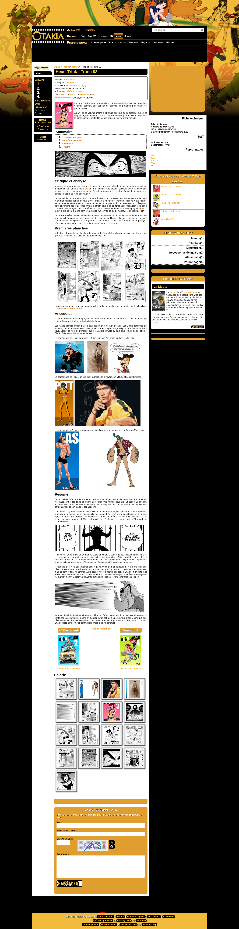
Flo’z (144, 208)
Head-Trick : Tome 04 (171, 194)
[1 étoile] (62, 97)
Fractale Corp (149, 924)
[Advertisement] (119, 54)
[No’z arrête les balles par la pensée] (66, 721)
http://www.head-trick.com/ (69, 308)
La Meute (160, 286)
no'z (93, 94)
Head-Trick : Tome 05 (171, 186)
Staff (37, 104)
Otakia (57, 67)
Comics (127, 36)
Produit (72, 36)
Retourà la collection (43, 121)
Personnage (41, 107)
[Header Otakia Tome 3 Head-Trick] (66, 791)
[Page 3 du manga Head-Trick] (134, 745)
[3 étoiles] (66, 97)
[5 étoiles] (70, 97)
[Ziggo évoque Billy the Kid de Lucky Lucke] (134, 698)
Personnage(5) (193, 262)
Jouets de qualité (98, 42)
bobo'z (64, 94)
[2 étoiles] (64, 97)
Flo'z (153, 165)
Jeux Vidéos (158, 42)
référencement (108, 924)
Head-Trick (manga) (76, 85)
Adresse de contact (66, 830)
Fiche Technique (43, 101)
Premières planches (72, 141)
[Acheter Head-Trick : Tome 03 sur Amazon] (41, 69)
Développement (91, 924)
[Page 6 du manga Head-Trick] (66, 745)
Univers (89, 29)
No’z (99, 499)
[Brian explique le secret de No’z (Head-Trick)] (134, 721)
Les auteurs (154, 916)
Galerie (39, 113)
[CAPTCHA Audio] (112, 842)
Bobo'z (154, 160)
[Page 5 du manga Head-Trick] (88, 745)
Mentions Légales (136, 916)
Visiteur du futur (189, 292)
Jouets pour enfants (117, 42)
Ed (143, 113)
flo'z (76, 94)
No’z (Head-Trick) (169, 219)
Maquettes (145, 42)
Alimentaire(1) (194, 257)
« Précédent (43, 126)
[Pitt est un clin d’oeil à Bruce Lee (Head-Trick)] (111, 698)
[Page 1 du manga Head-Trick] (88, 768)
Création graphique (103, 920)
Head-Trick (69, 79)
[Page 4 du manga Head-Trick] (111, 745)
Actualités (73, 29)
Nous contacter (105, 916)
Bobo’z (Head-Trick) (170, 211)
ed (70, 94)
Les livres (103, 36)
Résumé (66, 147)
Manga (119, 36)
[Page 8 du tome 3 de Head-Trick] (66, 698)
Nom (59, 822)
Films (83, 36)
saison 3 (186, 305)
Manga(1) (197, 238)
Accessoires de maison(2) (186, 252)
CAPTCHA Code (65, 839)
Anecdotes (67, 144)
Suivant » (43, 129)
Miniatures (133, 42)
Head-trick (122, 103)
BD (111, 36)
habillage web (124, 920)
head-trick (84, 94)
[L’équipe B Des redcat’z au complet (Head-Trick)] (134, 768)
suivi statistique (129, 924)
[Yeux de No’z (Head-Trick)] (111, 768)
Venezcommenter (42, 138)
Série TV (92, 36)
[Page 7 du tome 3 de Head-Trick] (88, 721)
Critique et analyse (71, 137)
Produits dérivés (77, 42)
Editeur (120, 916)
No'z (153, 163)
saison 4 (173, 292)
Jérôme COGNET (75, 91)
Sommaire (39, 80)
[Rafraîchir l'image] (112, 846)
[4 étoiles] (68, 97)
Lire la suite (197, 327)
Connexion (168, 916)
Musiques (170, 42)
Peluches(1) (195, 243)
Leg (115, 511)
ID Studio (141, 920)
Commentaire (63, 854)
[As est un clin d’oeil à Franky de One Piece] (88, 698)
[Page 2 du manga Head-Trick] (66, 768)
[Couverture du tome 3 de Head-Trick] (111, 721)
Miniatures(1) (194, 248)
